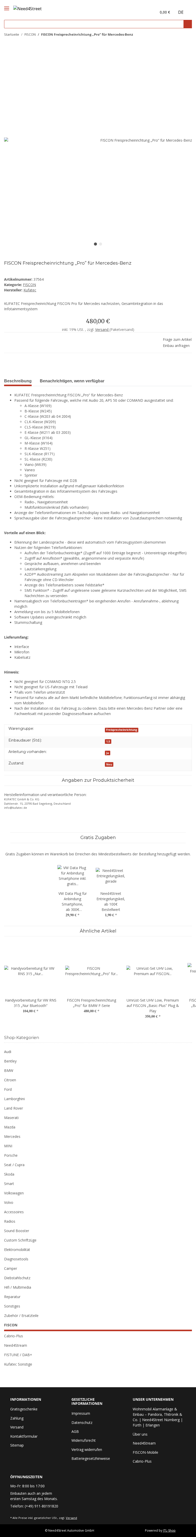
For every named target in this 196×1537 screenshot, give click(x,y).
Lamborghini (14, 1098)
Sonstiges (12, 1306)
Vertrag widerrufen (86, 1449)
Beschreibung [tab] (18, 381)
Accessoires (14, 1211)
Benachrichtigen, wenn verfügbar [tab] (72, 381)
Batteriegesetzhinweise (90, 1458)
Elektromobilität (17, 1249)
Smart (9, 1183)
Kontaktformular (24, 1436)
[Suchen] (187, 24)
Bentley (10, 1061)
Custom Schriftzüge (20, 1240)
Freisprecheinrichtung (121, 730)
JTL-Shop (169, 1530)
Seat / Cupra (14, 1164)
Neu (109, 764)
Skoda (9, 1174)
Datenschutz (81, 1422)
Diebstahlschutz (17, 1277)
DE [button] (180, 12)
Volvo (8, 1202)
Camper (10, 1268)
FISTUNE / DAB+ (18, 1354)
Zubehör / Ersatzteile (21, 1315)
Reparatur (12, 1296)
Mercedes (12, 1136)
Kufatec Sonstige (18, 1364)
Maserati (11, 1117)
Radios (9, 1221)
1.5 (108, 741)
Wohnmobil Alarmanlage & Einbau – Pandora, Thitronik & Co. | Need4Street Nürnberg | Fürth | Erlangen (158, 1417)
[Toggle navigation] (6, 4)
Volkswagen (14, 1193)
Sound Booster (16, 1230)
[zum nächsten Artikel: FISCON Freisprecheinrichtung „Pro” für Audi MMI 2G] (186, 34)
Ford (8, 1089)
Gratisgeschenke (24, 1409)
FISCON (29, 284)
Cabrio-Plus (13, 1335)
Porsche (11, 1155)
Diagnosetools (16, 1259)
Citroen (10, 1079)
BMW (8, 1070)
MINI (8, 1145)
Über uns (140, 1434)
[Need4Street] (27, 8)
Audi (7, 1051)
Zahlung (16, 1418)
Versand (102, 329)
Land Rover (13, 1108)
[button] (142, 12)
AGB (75, 1431)
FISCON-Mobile (145, 1452)
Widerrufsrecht (83, 1440)
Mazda (9, 1127)
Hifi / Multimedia (17, 1287)
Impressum (80, 1413)
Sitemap (17, 1445)
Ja (107, 753)
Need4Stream (15, 1345)
